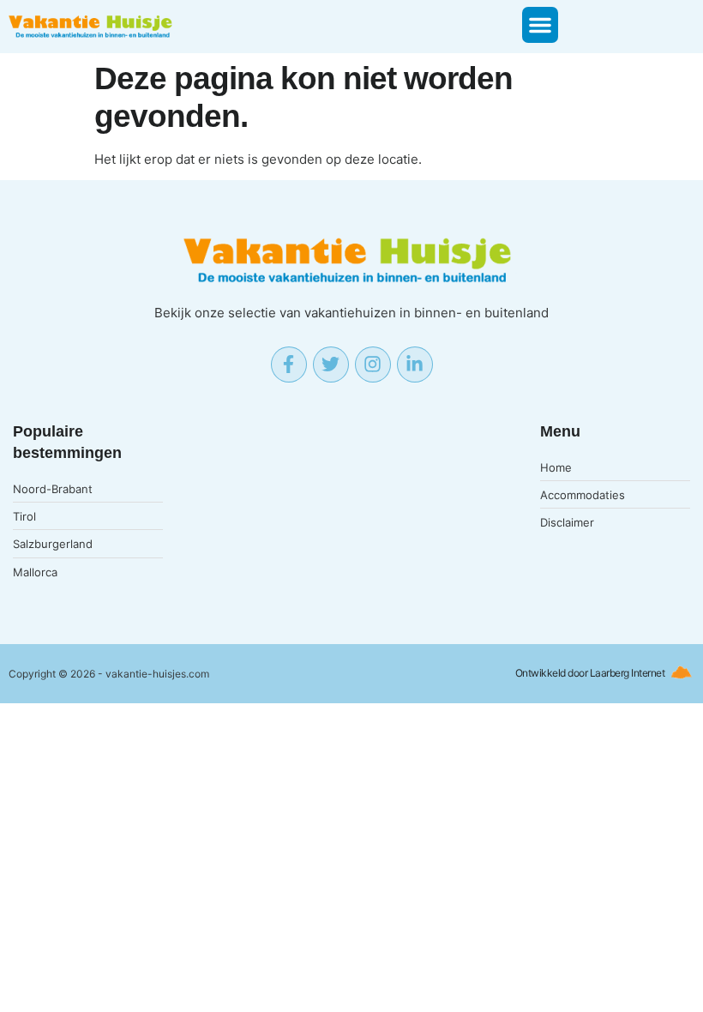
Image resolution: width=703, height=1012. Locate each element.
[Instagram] (373, 364)
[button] (540, 25)
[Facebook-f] (289, 364)
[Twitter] (331, 364)
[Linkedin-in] (415, 364)
